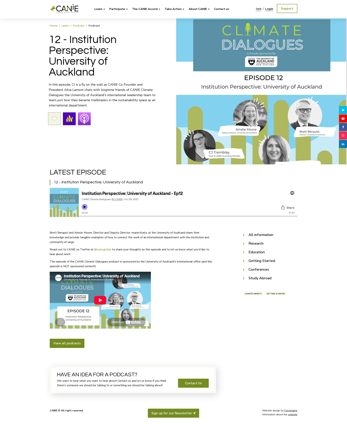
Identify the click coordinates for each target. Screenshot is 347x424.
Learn (98, 9)
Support (287, 8)
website (292, 414)
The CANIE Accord (145, 9)
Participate (117, 9)
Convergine (290, 410)
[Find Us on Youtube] (343, 118)
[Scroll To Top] (343, 418)
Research (256, 243)
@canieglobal (102, 249)
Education (257, 252)
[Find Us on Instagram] (343, 135)
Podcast (79, 25)
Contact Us (193, 383)
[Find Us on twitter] (343, 110)
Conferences (259, 269)
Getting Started (262, 260)
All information (261, 234)
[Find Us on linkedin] (343, 144)
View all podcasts (67, 343)
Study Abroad (260, 278)
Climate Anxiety (253, 293)
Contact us (221, 9)
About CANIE (198, 9)
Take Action (173, 9)
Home (53, 25)
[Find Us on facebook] (343, 127)
